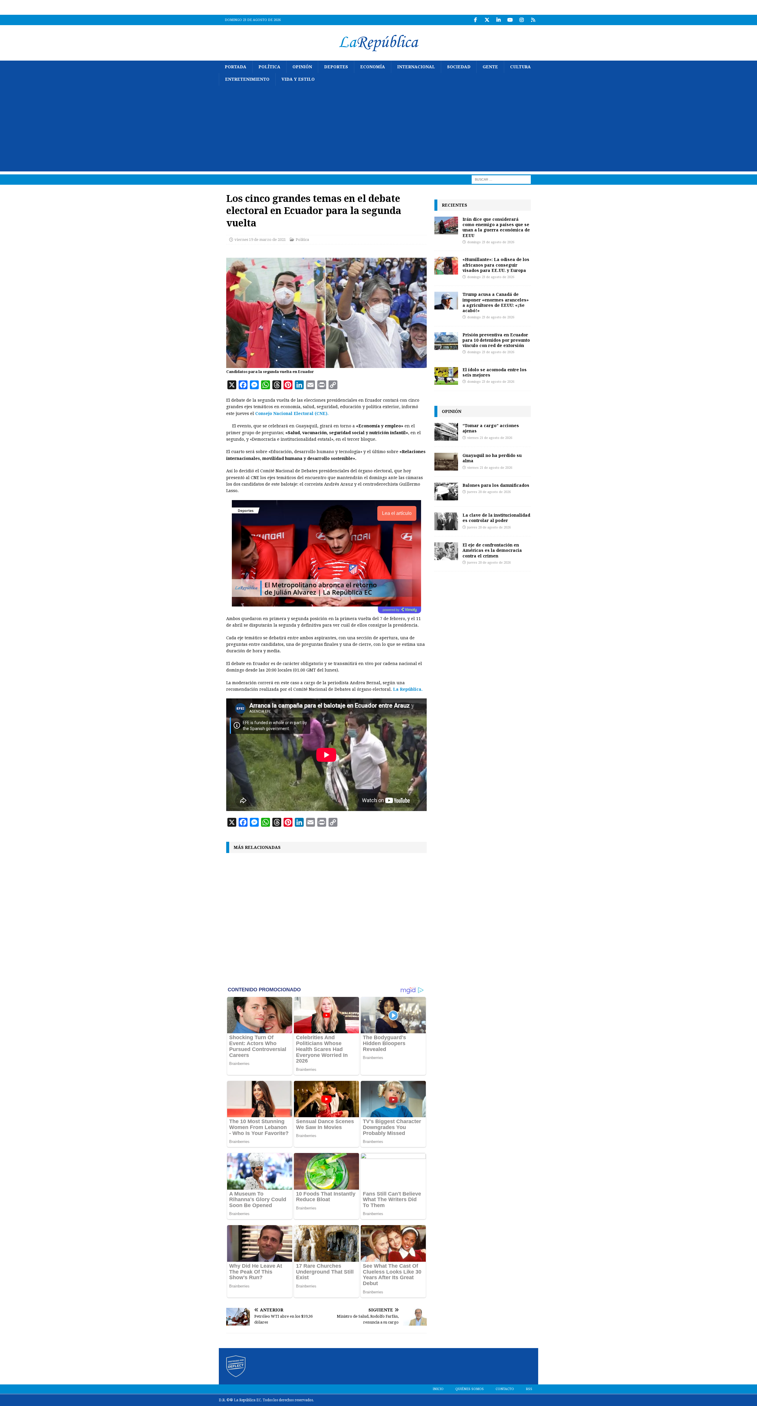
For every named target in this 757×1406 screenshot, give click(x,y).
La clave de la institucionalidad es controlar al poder (496, 517)
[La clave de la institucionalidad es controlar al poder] (446, 521)
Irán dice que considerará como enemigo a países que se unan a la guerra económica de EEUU (496, 227)
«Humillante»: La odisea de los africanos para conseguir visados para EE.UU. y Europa (495, 265)
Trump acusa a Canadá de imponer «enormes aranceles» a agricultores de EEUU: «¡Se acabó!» (495, 302)
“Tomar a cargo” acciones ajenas (490, 428)
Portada (235, 66)
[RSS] (533, 20)
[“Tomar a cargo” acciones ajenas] (446, 432)
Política (269, 66)
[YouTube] (510, 20)
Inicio (438, 1389)
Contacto (505, 1389)
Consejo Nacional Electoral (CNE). (292, 413)
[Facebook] (475, 20)
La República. (408, 689)
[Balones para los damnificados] (446, 491)
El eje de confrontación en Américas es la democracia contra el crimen (492, 550)
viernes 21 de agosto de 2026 (489, 438)
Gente (490, 66)
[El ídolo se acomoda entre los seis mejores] (446, 376)
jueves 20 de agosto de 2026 (489, 492)
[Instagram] (521, 20)
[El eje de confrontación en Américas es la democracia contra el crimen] (446, 551)
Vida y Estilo (298, 79)
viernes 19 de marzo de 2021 (260, 239)
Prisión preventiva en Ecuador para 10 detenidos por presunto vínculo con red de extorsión (496, 340)
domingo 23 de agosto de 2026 (490, 242)
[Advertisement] (378, 130)
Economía (372, 66)
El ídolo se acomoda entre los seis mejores (494, 372)
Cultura (520, 66)
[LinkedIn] (498, 20)
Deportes (336, 66)
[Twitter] (487, 20)
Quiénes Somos (469, 1389)
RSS (529, 1389)
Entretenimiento (247, 79)
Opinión (302, 66)
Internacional (416, 66)
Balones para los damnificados (495, 485)
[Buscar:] (501, 179)
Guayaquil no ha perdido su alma (492, 458)
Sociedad (458, 66)
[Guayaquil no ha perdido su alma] (446, 462)
